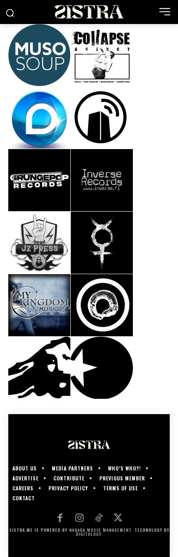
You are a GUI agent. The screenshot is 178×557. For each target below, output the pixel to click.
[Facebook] (59, 518)
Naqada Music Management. (101, 530)
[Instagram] (79, 518)
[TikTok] (98, 518)
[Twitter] (118, 518)
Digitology (88, 534)
